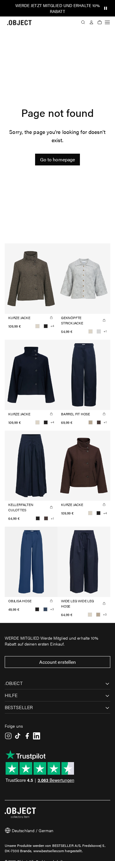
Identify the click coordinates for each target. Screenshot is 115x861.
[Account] (91, 22)
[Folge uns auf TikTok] (17, 735)
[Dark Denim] (45, 609)
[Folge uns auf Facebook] (27, 735)
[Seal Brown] (98, 422)
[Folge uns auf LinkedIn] (36, 735)
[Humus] (90, 422)
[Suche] (83, 22)
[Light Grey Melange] (98, 331)
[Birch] (37, 326)
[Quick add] (51, 317)
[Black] (45, 326)
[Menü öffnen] (107, 22)
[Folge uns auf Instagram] (8, 735)
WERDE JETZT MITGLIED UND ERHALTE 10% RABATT (57, 8)
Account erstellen (57, 661)
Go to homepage (57, 159)
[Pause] (105, 8)
